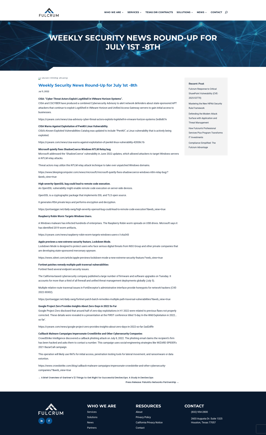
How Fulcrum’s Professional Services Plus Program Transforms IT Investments (206, 133)
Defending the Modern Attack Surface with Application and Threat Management (203, 118)
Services (133, 12)
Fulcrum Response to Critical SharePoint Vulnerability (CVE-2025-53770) (203, 93)
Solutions (183, 12)
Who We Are (112, 12)
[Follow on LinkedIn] (41, 421)
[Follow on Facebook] (49, 421)
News (200, 12)
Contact (216, 12)
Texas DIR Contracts (159, 12)
